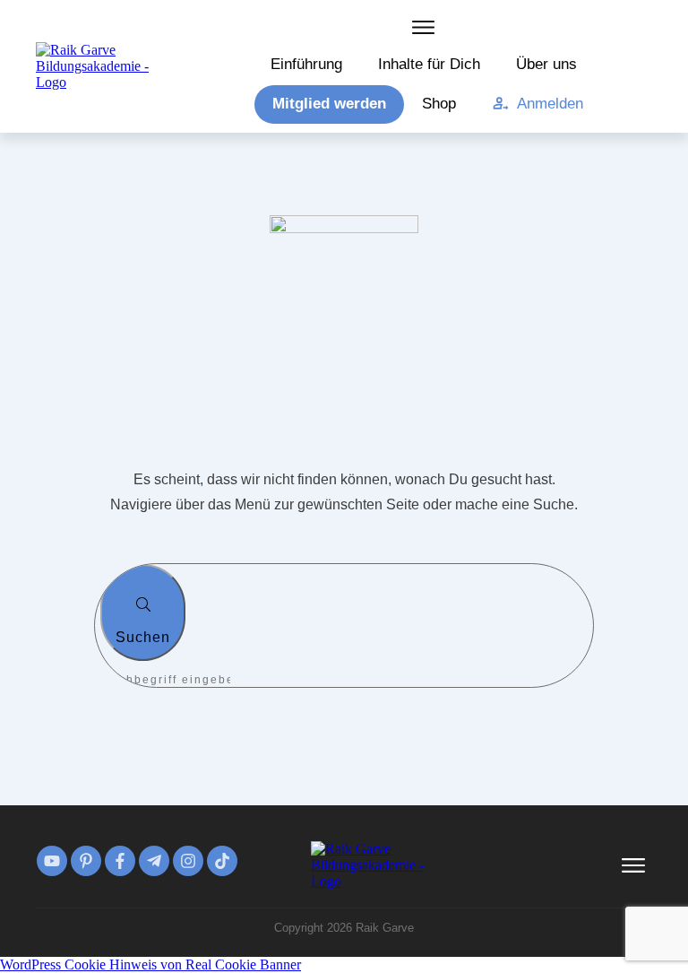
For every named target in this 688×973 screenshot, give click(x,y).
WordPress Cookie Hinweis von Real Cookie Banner (150, 964)
